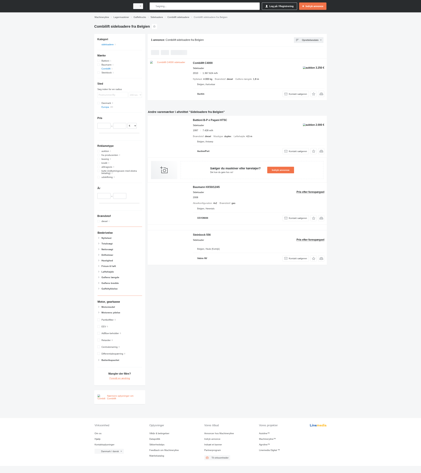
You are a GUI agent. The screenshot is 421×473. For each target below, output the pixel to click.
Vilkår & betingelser (159, 433)
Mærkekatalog (156, 455)
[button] (313, 94)
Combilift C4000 (203, 63)
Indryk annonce (280, 170)
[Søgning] (153, 6)
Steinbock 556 (202, 234)
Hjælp (97, 439)
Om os (98, 433)
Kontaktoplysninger (104, 444)
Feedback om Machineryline (164, 450)
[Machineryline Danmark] (112, 6)
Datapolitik (154, 439)
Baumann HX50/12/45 (206, 187)
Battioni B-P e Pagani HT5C (210, 120)
